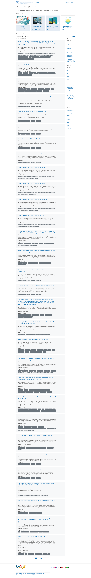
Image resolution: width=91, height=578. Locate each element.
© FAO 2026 (53, 570)
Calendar (51, 10)
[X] (68, 567)
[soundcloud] (58, 567)
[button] (72, 2)
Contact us (20, 573)
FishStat (37, 10)
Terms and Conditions (26, 573)
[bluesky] (51, 567)
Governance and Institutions (24, 10)
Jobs (17, 573)
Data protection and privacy (35, 573)
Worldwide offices (30, 571)
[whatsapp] (67, 567)
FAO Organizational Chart (20, 571)
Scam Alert (42, 573)
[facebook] (53, 567)
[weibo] (65, 567)
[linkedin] (56, 567)
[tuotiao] (62, 567)
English (67, 2)
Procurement (36, 574)
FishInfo (41, 10)
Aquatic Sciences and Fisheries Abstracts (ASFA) (67, 28)
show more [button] (69, 65)
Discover (37, 2)
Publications (46, 10)
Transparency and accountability (28, 574)
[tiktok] (60, 567)
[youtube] (70, 567)
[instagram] (55, 567)
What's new (56, 10)
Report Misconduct (19, 574)
